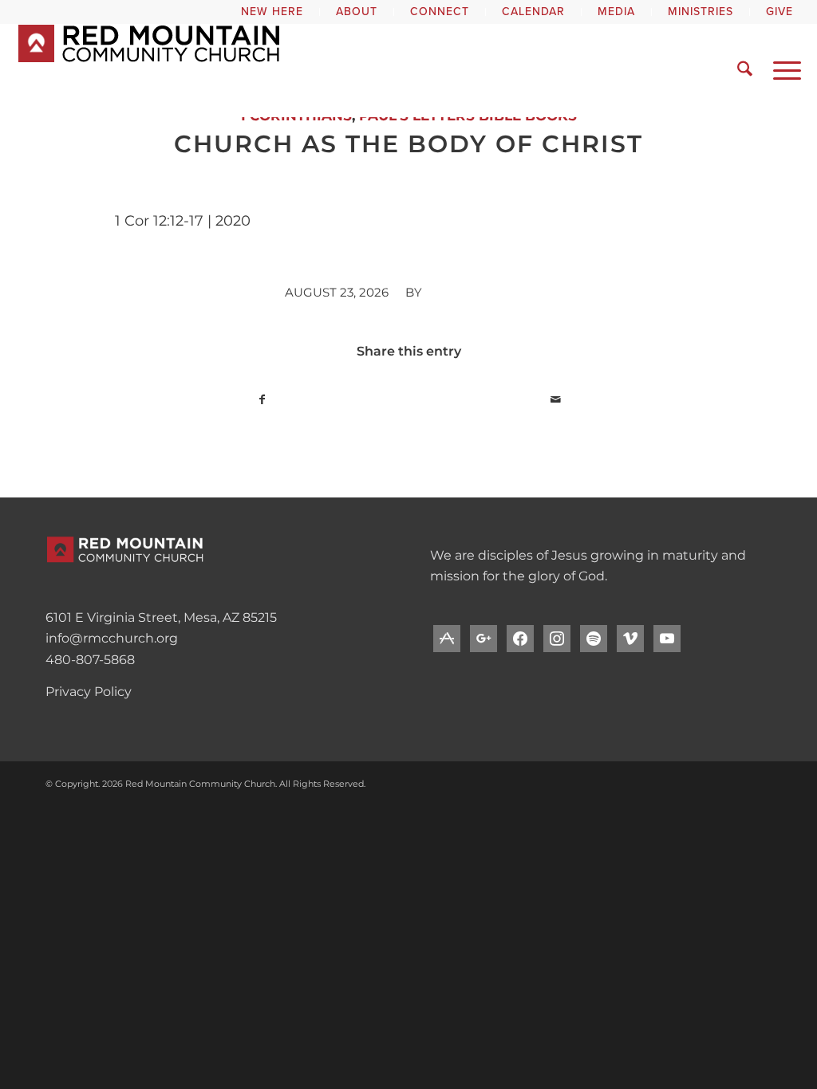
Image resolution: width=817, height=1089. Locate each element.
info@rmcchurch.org (111, 638)
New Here (272, 11)
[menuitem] (272, 12)
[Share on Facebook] (262, 399)
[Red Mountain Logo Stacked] (255, 70)
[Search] (745, 70)
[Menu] (782, 70)
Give (779, 11)
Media (616, 11)
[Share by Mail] (555, 399)
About (356, 11)
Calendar (533, 11)
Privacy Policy (88, 691)
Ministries (700, 11)
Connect (439, 11)
